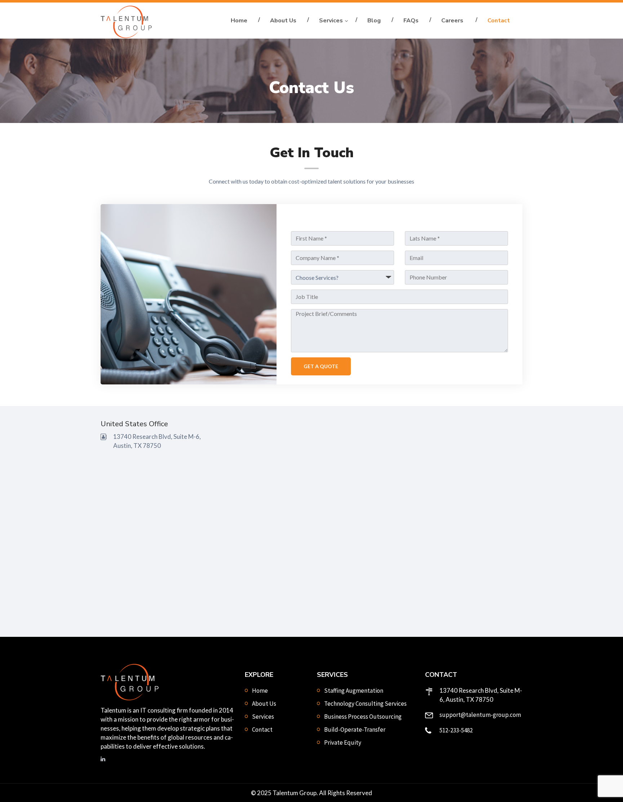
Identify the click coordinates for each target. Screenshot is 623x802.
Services (331, 21)
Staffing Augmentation (353, 691)
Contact (498, 21)
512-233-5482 (456, 730)
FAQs (411, 21)
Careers (453, 21)
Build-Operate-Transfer (354, 729)
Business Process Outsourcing (363, 717)
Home (239, 21)
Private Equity (342, 742)
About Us (283, 21)
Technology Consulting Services (365, 704)
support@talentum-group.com (480, 715)
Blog (374, 21)
